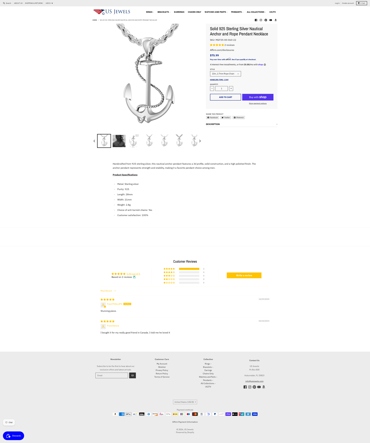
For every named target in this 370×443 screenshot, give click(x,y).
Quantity (214, 84)
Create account (348, 3)
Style (212, 69)
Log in (337, 3)
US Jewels (189, 429)
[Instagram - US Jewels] (261, 20)
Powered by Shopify (185, 432)
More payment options (258, 103)
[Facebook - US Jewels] (256, 20)
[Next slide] (200, 141)
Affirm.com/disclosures (222, 50)
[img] (107, 299)
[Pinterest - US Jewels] (266, 20)
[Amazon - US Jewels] (276, 20)
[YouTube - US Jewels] (271, 20)
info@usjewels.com (254, 381)
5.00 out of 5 (133, 273)
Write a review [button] (244, 275)
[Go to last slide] (94, 141)
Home (94, 20)
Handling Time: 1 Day (219, 80)
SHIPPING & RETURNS (34, 3)
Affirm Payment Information (185, 422)
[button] (217, 44)
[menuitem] (104, 141)
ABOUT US (18, 3)
